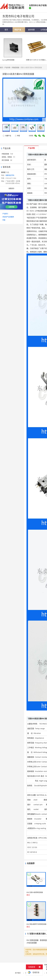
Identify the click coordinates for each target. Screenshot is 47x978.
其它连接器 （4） (7, 160)
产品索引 (5, 214)
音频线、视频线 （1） (9, 157)
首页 (1, 68)
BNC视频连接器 (32, 940)
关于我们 (18, 973)
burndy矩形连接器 (8, 60)
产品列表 (7, 68)
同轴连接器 (15, 68)
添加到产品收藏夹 (8, 217)
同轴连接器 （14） (8, 154)
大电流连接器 (32, 943)
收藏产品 (8, 136)
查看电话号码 (10, 175)
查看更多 (11, 188)
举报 (18, 136)
